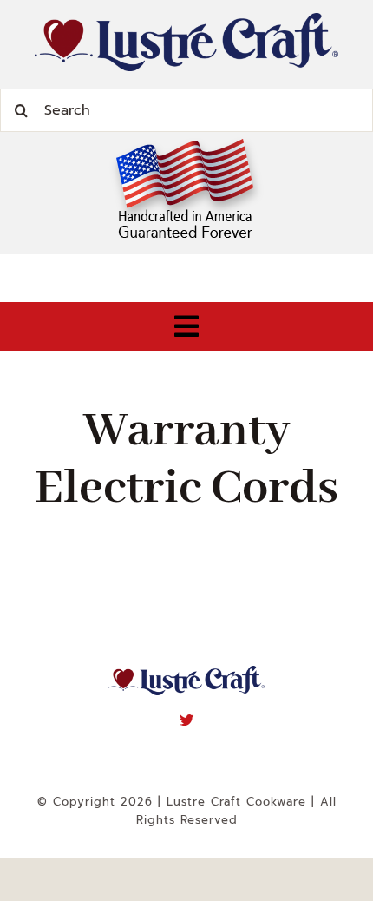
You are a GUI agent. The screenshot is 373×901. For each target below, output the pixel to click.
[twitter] (187, 720)
